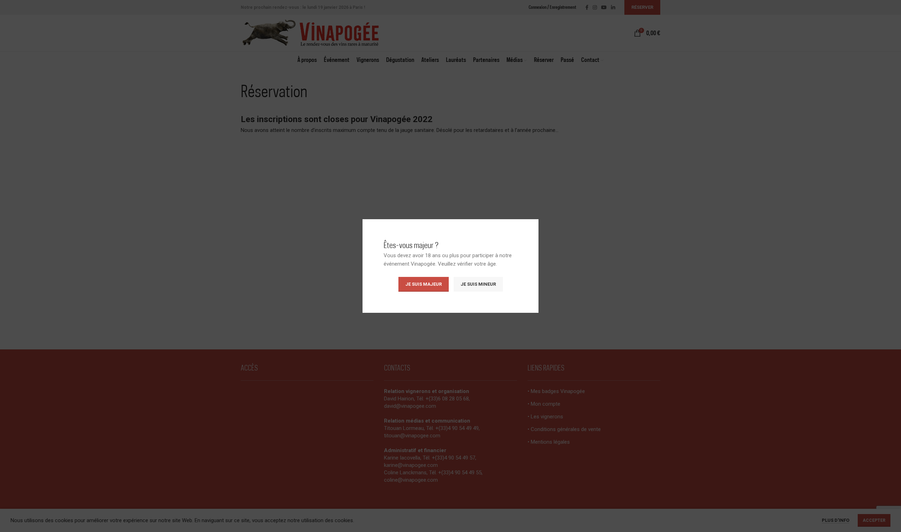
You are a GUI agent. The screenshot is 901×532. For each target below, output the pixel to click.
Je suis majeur (423, 284)
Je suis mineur (478, 284)
